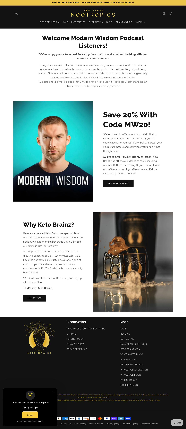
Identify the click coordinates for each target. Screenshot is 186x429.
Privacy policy (80, 424)
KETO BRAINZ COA (130, 349)
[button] (16, 13)
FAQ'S (123, 329)
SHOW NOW (35, 298)
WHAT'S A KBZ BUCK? (131, 354)
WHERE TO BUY (128, 380)
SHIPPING (71, 334)
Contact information (149, 424)
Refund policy (65, 424)
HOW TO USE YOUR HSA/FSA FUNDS (86, 329)
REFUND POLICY (75, 339)
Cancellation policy (130, 424)
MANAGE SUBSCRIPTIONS (133, 344)
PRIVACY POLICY (75, 344)
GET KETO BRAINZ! (118, 183)
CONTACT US (127, 339)
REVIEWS (125, 334)
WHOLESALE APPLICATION (134, 370)
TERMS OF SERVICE (77, 349)
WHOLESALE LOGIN (130, 375)
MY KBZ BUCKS (128, 359)
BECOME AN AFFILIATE (132, 364)
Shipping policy (112, 424)
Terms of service (96, 424)
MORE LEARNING (129, 385)
